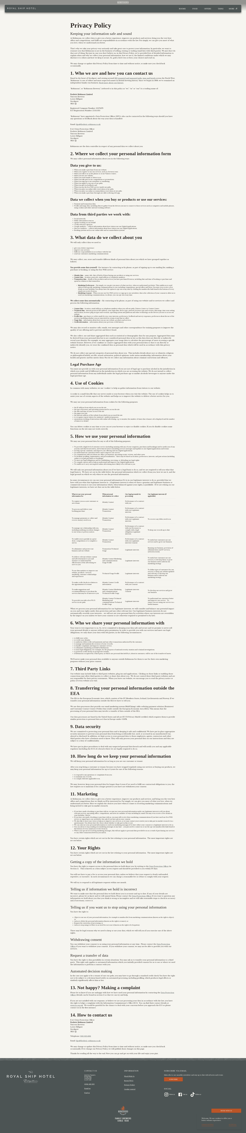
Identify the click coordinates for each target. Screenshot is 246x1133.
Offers (207, 9)
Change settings (208, 1124)
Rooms (182, 9)
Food (194, 9)
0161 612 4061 (85, 1036)
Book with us (226, 1111)
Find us (87, 1093)
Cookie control (129, 1089)
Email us (87, 1088)
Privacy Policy (129, 1085)
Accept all (233, 1124)
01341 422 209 (89, 1084)
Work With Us (129, 1076)
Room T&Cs (128, 1081)
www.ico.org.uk (76, 1005)
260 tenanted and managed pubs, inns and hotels (135, 78)
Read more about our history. (111, 83)
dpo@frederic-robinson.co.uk (88, 124)
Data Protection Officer (159, 866)
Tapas (220, 9)
